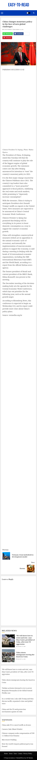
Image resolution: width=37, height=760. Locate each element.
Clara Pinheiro (8, 29)
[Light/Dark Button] (28, 13)
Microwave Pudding (9, 740)
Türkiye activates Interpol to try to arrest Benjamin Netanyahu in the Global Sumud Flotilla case (17, 690)
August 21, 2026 (22, 646)
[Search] (33, 13)
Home (6, 753)
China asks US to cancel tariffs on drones (16, 725)
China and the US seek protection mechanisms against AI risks (14, 710)
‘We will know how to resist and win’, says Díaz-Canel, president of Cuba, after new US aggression (25, 640)
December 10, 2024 (18, 29)
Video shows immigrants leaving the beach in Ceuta (25, 655)
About (11, 753)
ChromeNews (20, 758)
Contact (20, 753)
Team (15, 753)
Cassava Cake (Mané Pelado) (12, 729)
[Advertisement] (18, 90)
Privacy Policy (27, 753)
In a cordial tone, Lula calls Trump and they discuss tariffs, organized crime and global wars (17, 701)
